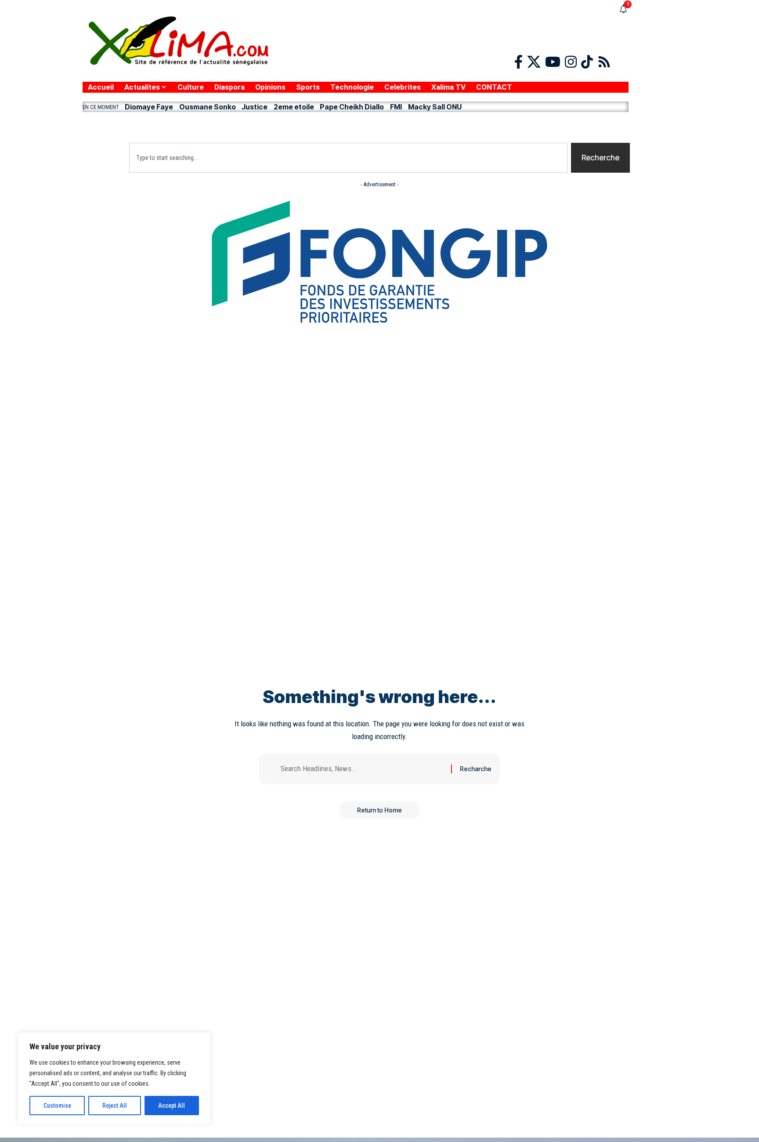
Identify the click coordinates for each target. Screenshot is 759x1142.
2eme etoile (294, 106)
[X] (534, 62)
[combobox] (348, 158)
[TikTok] (587, 62)
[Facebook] (518, 62)
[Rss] (604, 62)
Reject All (114, 1105)
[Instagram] (571, 62)
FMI (396, 106)
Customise (57, 1105)
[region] (114, 1078)
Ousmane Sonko (207, 106)
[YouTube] (553, 62)
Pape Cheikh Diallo (352, 106)
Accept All (171, 1105)
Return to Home (379, 810)
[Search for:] (362, 769)
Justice (254, 106)
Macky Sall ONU (435, 106)
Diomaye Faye (149, 106)
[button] (355, 125)
